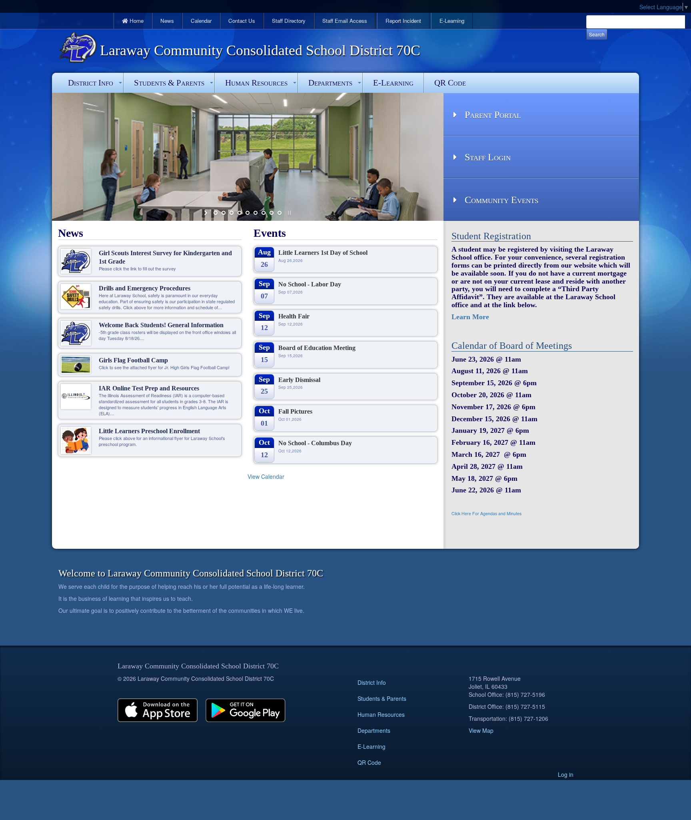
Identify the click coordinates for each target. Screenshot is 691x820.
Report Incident (403, 20)
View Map (481, 730)
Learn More (470, 317)
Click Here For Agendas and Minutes (486, 513)
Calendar (201, 20)
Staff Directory (289, 20)
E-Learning (451, 20)
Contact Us (241, 20)
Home (136, 20)
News (167, 20)
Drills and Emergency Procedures (144, 288)
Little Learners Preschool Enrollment (149, 431)
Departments (330, 83)
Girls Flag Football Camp (133, 360)
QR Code (450, 83)
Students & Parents (169, 83)
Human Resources (256, 83)
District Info (90, 83)
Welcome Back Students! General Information (161, 325)
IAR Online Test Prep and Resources (149, 388)
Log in (565, 774)
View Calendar (266, 476)
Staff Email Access (344, 20)
